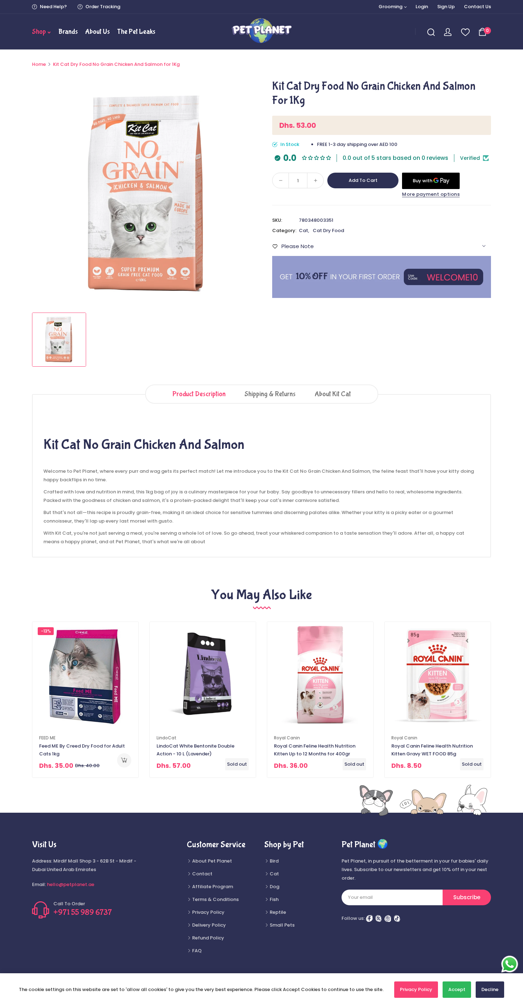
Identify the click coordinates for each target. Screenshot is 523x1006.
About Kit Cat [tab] (333, 394)
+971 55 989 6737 (82, 912)
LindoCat (166, 738)
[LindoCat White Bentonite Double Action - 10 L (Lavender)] (203, 675)
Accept (456, 989)
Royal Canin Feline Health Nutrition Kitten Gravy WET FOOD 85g (432, 750)
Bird (274, 861)
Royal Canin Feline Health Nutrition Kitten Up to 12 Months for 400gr (314, 750)
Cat (303, 230)
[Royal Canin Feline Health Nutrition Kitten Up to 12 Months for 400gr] (320, 675)
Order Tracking (102, 6)
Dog (274, 886)
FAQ (196, 950)
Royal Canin (287, 738)
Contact (201, 873)
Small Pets (282, 925)
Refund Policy (207, 937)
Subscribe (466, 897)
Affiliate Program (212, 886)
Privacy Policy (207, 912)
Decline (489, 989)
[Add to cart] (124, 760)
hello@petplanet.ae (70, 884)
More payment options (431, 194)
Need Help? (53, 6)
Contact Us (477, 6)
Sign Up (446, 6)
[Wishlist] (465, 31)
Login (422, 6)
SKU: (277, 220)
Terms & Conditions (215, 899)
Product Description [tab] (199, 394)
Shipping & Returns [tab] (270, 394)
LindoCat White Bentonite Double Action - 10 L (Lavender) (195, 750)
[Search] (431, 32)
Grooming (391, 6)
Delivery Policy (208, 925)
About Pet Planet (211, 861)
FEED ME (47, 738)
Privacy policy (416, 989)
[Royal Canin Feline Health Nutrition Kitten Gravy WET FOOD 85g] (438, 675)
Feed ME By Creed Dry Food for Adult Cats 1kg (82, 750)
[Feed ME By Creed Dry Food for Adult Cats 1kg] (85, 675)
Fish (274, 899)
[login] (447, 31)
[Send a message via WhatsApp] (509, 964)
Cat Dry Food (328, 230)
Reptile (277, 912)
